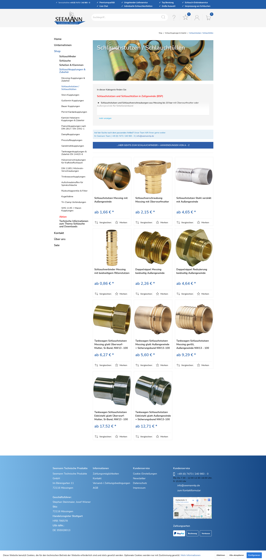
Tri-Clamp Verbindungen (73, 202)
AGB (95, 487)
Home (58, 39)
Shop (57, 51)
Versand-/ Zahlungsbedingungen (111, 483)
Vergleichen (105, 222)
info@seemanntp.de (145, 136)
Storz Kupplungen (70, 94)
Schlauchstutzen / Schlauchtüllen (70, 88)
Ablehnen (220, 555)
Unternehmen (63, 45)
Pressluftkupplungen (71, 140)
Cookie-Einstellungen (145, 473)
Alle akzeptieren (236, 555)
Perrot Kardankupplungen (74, 111)
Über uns (60, 239)
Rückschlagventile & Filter (74, 190)
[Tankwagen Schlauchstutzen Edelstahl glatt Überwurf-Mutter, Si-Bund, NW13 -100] (112, 390)
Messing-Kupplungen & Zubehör (73, 79)
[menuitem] (129, 17)
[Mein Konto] (196, 17)
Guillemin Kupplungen (72, 100)
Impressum (139, 487)
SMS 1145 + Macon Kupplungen (71, 209)
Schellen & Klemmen (71, 65)
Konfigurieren (254, 555)
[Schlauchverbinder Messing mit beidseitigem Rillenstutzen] (112, 248)
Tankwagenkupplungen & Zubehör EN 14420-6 (74, 153)
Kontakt (59, 233)
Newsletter (139, 478)
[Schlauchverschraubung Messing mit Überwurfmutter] (153, 176)
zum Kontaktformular (189, 490)
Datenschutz (140, 483)
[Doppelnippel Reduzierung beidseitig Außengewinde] (194, 248)
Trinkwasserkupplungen (73, 176)
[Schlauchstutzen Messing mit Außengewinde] (112, 176)
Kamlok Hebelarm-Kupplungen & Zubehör (72, 119)
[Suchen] (163, 17)
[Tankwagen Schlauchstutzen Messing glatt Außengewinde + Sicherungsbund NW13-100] (153, 319)
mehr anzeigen (105, 118)
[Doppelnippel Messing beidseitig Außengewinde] (153, 248)
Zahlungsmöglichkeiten (106, 473)
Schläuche (65, 60)
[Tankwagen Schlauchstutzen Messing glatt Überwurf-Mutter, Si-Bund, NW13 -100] (112, 319)
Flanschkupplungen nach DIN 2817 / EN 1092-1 (73, 127)
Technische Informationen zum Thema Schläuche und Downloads (73, 223)
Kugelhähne (67, 196)
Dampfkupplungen (70, 134)
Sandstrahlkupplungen (72, 145)
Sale (57, 245)
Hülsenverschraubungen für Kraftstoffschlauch (73, 161)
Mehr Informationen (190, 555)
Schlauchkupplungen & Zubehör (72, 71)
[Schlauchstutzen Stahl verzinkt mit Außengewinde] (194, 176)
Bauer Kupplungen (70, 106)
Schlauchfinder (67, 56)
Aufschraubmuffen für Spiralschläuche (72, 184)
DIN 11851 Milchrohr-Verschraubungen (72, 170)
